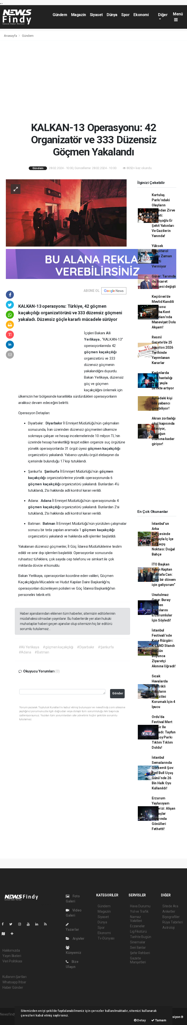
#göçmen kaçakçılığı (58, 647)
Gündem (60, 14)
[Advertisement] (93, 81)
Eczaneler (137, 926)
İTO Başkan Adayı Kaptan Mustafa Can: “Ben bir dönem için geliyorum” (164, 574)
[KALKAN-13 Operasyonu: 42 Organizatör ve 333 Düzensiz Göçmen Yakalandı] (66, 212)
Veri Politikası (12, 961)
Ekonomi (141, 14)
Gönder (117, 693)
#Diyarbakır (85, 647)
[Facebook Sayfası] (5, 924)
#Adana (25, 652)
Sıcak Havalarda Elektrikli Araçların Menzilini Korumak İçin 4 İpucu (163, 691)
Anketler (168, 911)
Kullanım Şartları (14, 977)
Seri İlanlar (138, 947)
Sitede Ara (170, 906)
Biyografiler (171, 917)
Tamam (160, 1020)
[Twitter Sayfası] (12, 924)
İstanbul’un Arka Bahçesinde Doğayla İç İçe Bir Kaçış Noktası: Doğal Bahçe (163, 539)
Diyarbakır (54, 423)
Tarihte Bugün (140, 937)
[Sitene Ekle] (14, 934)
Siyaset (96, 14)
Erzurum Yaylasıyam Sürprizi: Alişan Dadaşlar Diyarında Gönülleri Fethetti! (163, 813)
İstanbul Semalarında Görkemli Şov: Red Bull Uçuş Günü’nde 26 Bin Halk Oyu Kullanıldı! (163, 773)
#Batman (42, 652)
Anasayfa (11, 36)
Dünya (112, 14)
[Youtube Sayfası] (30, 924)
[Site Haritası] (5, 934)
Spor (125, 14)
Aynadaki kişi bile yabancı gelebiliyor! (162, 403)
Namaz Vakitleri (136, 919)
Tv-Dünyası (106, 938)
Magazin (78, 14)
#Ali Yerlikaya (29, 647)
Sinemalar (137, 942)
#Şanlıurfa (106, 647)
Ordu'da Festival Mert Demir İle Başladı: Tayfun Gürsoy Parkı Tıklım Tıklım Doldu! (164, 732)
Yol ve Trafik (139, 911)
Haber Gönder (12, 987)
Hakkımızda (11, 950)
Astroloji (168, 927)
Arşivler (78, 938)
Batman (49, 523)
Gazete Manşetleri (138, 960)
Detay (141, 1020)
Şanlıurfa (52, 471)
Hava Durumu (140, 906)
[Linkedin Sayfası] (38, 924)
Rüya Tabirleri (172, 922)
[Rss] (47, 924)
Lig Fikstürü (138, 931)
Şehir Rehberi (140, 953)
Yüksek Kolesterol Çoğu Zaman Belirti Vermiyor (162, 256)
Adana (46, 500)
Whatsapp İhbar (14, 982)
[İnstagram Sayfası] (21, 924)
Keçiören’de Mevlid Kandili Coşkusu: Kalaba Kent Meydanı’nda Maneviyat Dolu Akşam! (164, 312)
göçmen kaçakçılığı (100, 352)
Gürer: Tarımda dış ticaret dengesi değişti (164, 281)
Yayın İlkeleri (11, 956)
